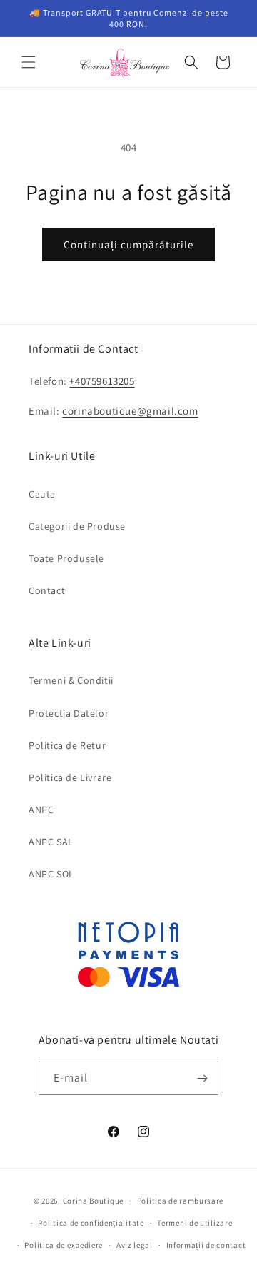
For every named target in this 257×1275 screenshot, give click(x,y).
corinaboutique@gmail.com (130, 411)
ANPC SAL (51, 841)
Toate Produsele (66, 558)
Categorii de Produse (77, 526)
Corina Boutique (93, 1201)
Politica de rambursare (180, 1201)
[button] (28, 62)
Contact (47, 590)
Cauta (42, 494)
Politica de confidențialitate (90, 1223)
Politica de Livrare (70, 777)
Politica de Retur (67, 745)
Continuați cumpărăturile (128, 244)
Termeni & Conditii (71, 680)
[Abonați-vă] (202, 1078)
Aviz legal (134, 1245)
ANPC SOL (51, 873)
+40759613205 (101, 381)
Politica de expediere (63, 1245)
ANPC (41, 809)
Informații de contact (206, 1245)
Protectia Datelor (69, 713)
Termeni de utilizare (194, 1223)
